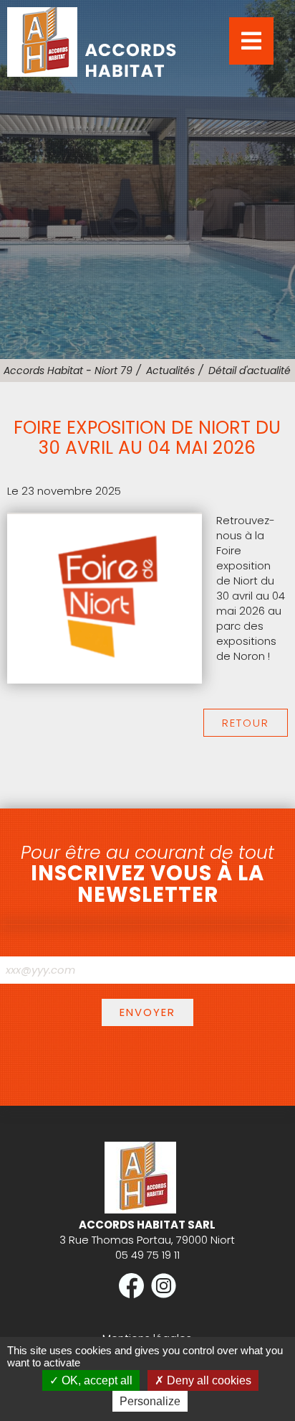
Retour (245, 722)
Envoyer (147, 1012)
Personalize (150, 1401)
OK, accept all (95, 1380)
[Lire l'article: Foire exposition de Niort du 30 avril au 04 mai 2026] (104, 679)
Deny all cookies (207, 1380)
